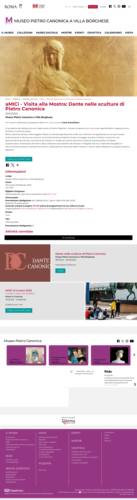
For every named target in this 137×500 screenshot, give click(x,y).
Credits (117, 492)
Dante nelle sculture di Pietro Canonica (80, 253)
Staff (8, 442)
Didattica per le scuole (81, 452)
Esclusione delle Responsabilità (100, 492)
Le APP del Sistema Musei (15, 361)
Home (7, 99)
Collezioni (25, 32)
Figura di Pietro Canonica (17, 440)
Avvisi (106, 438)
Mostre (66, 32)
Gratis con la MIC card (18, 159)
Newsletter (10, 449)
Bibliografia (11, 474)
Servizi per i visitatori (48, 442)
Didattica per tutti (30, 99)
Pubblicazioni (12, 472)
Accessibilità (44, 454)
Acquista (93, 7)
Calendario (113, 32)
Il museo (7, 32)
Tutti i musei (78, 7)
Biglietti (42, 440)
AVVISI (36, 206)
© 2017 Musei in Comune (68, 492)
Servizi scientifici (18, 468)
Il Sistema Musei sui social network (59, 359)
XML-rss (130, 494)
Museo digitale (47, 32)
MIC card (49, 122)
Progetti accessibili (79, 463)
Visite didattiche (46, 447)
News (106, 435)
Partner (107, 441)
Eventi (79, 32)
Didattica (94, 32)
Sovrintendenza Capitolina (34, 208)
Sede (9, 456)
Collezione (10, 437)
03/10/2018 (119, 380)
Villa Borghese (12, 462)
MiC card (52, 194)
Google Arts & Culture (100, 361)
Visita (129, 32)
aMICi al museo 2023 (18, 290)
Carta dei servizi (13, 447)
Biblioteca (10, 477)
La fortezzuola (12, 459)
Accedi (103, 7)
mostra (92, 128)
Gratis (60, 270)
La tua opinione (45, 457)
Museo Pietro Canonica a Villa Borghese (61, 20)
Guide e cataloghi (46, 452)
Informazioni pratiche (48, 437)
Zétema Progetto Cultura (80, 208)
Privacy (84, 492)
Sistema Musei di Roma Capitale (20, 444)
